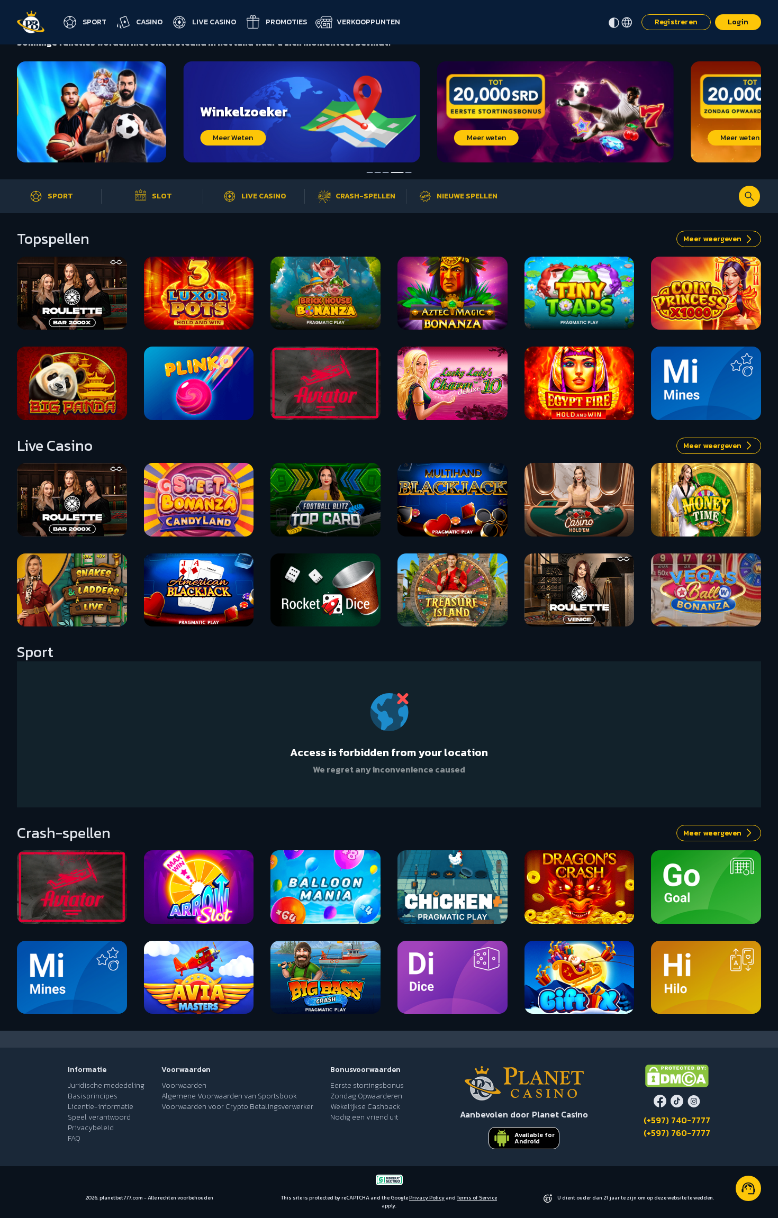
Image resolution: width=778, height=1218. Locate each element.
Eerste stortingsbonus (367, 1085)
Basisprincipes (92, 1096)
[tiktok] (677, 1100)
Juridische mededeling (106, 1085)
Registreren (676, 22)
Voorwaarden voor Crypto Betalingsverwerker (237, 1107)
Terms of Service (477, 1198)
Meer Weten (67, 137)
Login (738, 22)
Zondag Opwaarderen (366, 1096)
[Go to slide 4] (394, 172)
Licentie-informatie (100, 1107)
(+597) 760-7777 (677, 1132)
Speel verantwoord (99, 1117)
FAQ (74, 1138)
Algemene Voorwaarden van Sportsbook (229, 1096)
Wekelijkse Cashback (365, 1107)
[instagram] (693, 1100)
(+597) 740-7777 (677, 1120)
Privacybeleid (91, 1128)
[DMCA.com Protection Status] (677, 1076)
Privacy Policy (427, 1198)
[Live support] (748, 1188)
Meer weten (319, 137)
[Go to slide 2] (378, 172)
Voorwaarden (183, 1085)
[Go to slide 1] (370, 172)
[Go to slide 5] (405, 172)
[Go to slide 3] (386, 172)
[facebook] (660, 1100)
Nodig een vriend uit (364, 1117)
